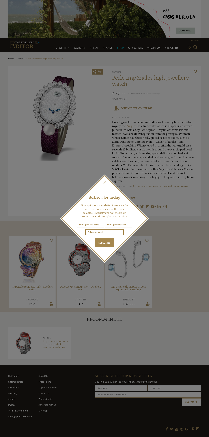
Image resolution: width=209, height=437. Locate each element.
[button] (104, 182)
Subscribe (104, 242)
